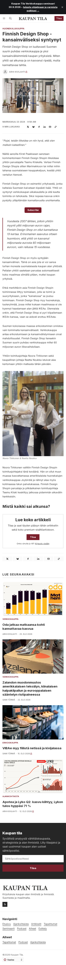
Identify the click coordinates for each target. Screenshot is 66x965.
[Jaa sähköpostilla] (50, 127)
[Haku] (10, 18)
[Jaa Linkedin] (44, 127)
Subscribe (33, 210)
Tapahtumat (9, 942)
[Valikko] (4, 18)
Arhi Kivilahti (17, 72)
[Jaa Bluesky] (33, 127)
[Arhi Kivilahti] (5, 72)
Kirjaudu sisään (42, 543)
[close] (62, 7)
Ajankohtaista (10, 797)
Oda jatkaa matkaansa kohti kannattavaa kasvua (23, 626)
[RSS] (4, 904)
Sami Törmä (8, 700)
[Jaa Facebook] (39, 127)
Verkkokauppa (10, 619)
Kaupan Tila (17, 954)
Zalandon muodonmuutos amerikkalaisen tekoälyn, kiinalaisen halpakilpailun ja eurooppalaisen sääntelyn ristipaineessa (29, 688)
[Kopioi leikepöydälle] (55, 127)
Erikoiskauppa (10, 743)
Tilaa (59, 18)
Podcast (23, 942)
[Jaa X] (27, 127)
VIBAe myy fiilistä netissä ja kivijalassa (31, 748)
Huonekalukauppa (13, 29)
